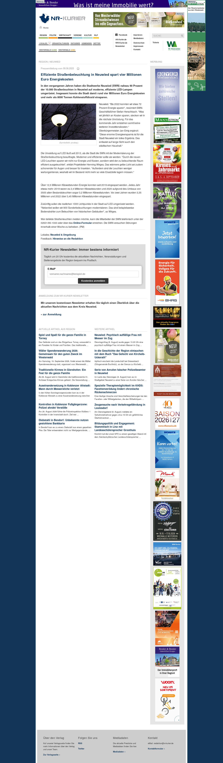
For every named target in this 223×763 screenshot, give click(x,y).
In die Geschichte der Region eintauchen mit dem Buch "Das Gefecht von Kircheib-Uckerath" (120, 354)
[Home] (41, 27)
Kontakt (136, 49)
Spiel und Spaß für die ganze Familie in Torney (62, 336)
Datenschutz (138, 42)
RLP (96, 35)
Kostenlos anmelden (93, 281)
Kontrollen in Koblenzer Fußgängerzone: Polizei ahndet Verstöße (63, 405)
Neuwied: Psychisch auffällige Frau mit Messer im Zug (118, 336)
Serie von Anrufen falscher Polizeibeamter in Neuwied (120, 371)
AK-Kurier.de (121, 39)
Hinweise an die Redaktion (68, 238)
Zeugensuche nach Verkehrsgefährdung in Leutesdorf (120, 406)
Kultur (88, 35)
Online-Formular (82, 223)
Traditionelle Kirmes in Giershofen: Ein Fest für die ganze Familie (62, 371)
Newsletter (120, 46)
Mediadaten (138, 38)
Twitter (81, 748)
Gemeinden (87, 43)
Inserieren (137, 34)
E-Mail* (52, 269)
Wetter (96, 43)
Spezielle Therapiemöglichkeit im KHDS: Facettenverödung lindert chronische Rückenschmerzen (119, 389)
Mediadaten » (119, 751)
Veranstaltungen (60, 43)
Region (43, 35)
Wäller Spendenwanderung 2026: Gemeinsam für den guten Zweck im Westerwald (60, 354)
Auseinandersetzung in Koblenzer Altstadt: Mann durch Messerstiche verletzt (65, 387)
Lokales (43, 43)
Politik (53, 35)
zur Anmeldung (52, 314)
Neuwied (55, 61)
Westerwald (48, 50)
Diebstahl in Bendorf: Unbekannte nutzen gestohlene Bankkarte (63, 421)
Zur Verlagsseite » (51, 754)
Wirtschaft (65, 35)
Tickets (156, 42)
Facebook (123, 34)
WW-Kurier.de (121, 42)
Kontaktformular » (156, 748)
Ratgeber (75, 43)
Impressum (138, 46)
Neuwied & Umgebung (63, 234)
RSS (80, 743)
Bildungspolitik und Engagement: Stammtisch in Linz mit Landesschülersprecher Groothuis (115, 426)
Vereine (77, 35)
